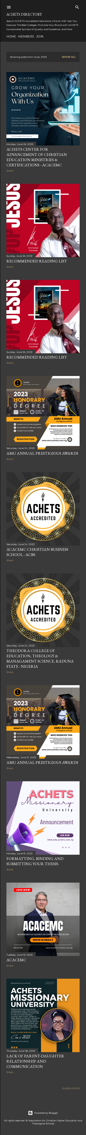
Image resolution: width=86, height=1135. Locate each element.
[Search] (77, 6)
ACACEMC (16, 959)
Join (39, 36)
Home (11, 36)
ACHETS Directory (24, 14)
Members (26, 36)
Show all (69, 56)
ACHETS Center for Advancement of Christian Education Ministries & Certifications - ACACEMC (36, 157)
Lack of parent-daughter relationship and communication (35, 1061)
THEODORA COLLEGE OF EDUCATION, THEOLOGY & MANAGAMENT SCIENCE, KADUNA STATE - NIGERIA (40, 658)
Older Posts (71, 1088)
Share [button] (9, 170)
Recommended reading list (36, 261)
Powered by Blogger (46, 1112)
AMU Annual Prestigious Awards (42, 453)
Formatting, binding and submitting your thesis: (34, 861)
